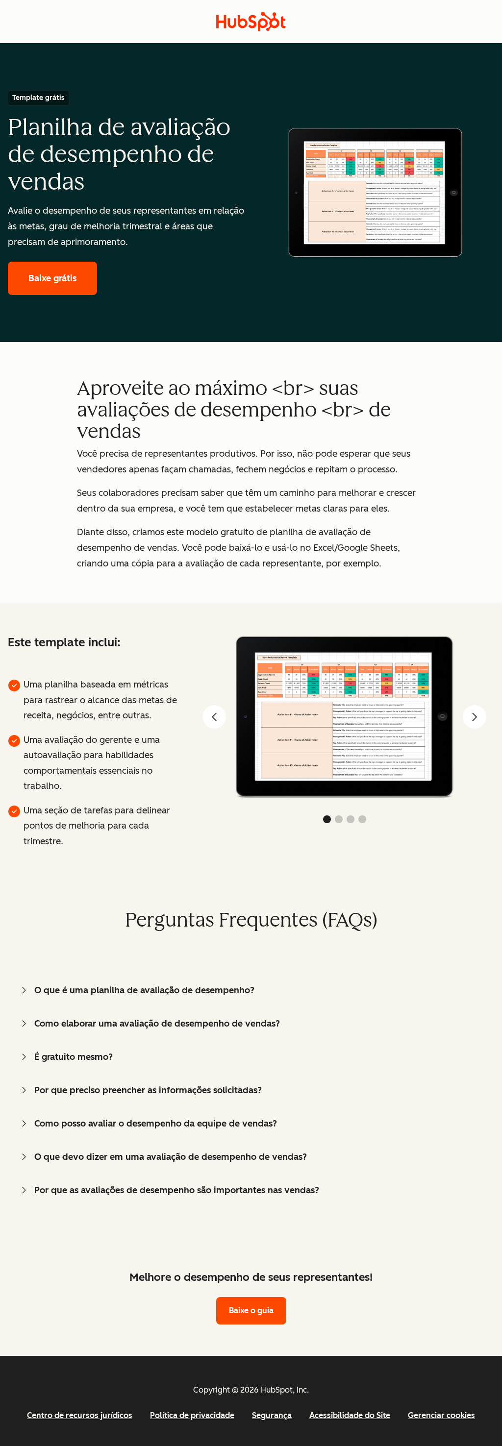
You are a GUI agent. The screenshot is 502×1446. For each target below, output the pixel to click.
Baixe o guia (251, 1310)
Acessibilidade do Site (349, 1415)
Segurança (272, 1415)
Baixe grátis (52, 278)
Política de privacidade (192, 1415)
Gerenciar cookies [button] (441, 1415)
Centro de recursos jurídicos (79, 1415)
